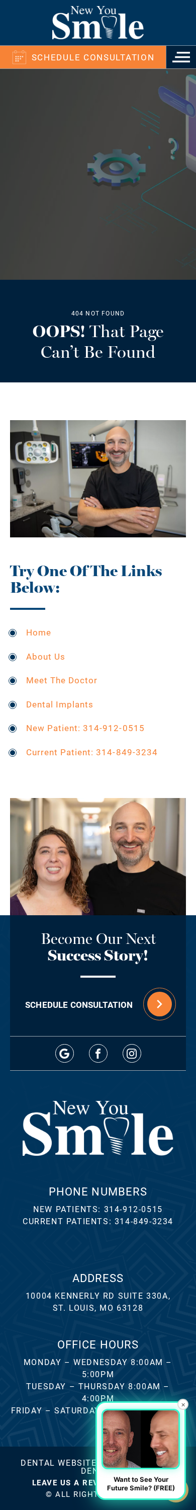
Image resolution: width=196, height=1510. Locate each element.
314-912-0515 (133, 1209)
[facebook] (98, 1053)
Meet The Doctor (61, 680)
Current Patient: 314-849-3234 (92, 752)
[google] (64, 1053)
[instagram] (132, 1053)
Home (38, 632)
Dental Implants (59, 704)
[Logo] (98, 22)
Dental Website (58, 1462)
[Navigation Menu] (181, 57)
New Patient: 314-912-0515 (85, 728)
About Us (45, 656)
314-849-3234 (144, 1221)
